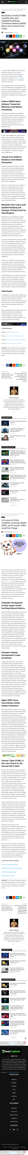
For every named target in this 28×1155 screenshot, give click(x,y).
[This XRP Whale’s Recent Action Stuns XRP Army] (5, 485)
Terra (14, 1089)
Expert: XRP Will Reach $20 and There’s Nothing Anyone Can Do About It (17, 469)
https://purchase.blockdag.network (15, 336)
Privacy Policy (14, 1121)
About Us (14, 1108)
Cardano (14, 1086)
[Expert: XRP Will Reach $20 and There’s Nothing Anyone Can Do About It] (5, 469)
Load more (13, 505)
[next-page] (5, 443)
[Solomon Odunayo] (2, 32)
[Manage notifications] (24, 1152)
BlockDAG (18, 78)
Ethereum (14, 1082)
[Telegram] (17, 36)
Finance (3, 12)
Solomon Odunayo (8, 32)
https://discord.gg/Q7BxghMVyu (14, 343)
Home (2, 9)
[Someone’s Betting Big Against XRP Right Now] (5, 423)
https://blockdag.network (12, 332)
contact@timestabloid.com (13, 1072)
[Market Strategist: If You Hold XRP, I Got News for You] (5, 492)
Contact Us (14, 1111)
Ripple (14, 1092)
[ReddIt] (14, 36)
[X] (10, 36)
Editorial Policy (14, 1115)
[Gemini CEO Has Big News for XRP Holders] (5, 438)
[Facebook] (7, 36)
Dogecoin (14, 1096)
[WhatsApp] (20, 36)
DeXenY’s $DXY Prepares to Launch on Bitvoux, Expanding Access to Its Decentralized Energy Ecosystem (18, 477)
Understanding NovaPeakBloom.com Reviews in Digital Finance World (17, 499)
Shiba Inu (14, 1079)
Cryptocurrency (4, 425)
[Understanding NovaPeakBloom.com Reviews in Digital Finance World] (5, 500)
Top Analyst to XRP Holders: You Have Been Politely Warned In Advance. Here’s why (17, 430)
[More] (23, 36)
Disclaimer (14, 1118)
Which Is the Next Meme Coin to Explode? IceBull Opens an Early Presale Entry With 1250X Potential (18, 461)
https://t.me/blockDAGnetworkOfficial (16, 339)
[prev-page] (2, 443)
